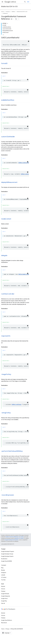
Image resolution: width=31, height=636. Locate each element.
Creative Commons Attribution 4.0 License (14, 536)
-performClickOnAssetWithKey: (12, 451)
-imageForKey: (6, 374)
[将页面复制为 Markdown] (16, 19)
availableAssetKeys (7, 100)
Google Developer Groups (7, 553)
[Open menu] (2, 2)
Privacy (7, 628)
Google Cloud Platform (6, 620)
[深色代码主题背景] (28, 41)
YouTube (3, 579)
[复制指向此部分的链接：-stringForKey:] (12, 413)
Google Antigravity (5, 596)
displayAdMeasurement (9, 182)
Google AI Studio (5, 593)
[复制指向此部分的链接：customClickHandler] (16, 137)
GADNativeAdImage (16, 404)
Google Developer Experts (7, 556)
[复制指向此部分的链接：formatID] (9, 63)
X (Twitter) (3, 577)
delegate (4, 255)
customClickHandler (8, 137)
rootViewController (7, 294)
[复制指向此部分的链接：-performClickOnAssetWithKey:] (24, 451)
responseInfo (5, 336)
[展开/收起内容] (7, 23)
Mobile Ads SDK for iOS (9, 6)
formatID (4, 63)
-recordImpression (7, 495)
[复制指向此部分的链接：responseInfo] (11, 336)
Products (8, 11)
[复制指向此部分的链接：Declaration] (9, 73)
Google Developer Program (7, 551)
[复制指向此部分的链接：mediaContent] (12, 219)
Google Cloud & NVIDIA (6, 561)
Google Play (4, 601)
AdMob (13, 2)
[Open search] (25, 2)
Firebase (3, 591)
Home (2, 11)
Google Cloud (4, 598)
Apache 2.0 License (19, 538)
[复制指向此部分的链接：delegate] (8, 256)
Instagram (3, 572)
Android (3, 586)
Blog (2, 567)
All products (4, 622)
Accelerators (4, 558)
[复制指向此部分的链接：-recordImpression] (15, 495)
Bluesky (3, 570)
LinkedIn (3, 575)
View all (3, 603)
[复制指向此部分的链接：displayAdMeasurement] (18, 182)
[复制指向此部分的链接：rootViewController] (15, 294)
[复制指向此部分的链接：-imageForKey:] (12, 374)
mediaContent (6, 219)
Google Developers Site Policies (12, 539)
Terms (2, 628)
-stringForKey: (6, 413)
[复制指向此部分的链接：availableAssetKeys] (15, 100)
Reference (5, 13)
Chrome (3, 588)
